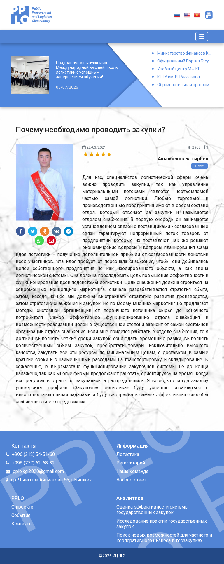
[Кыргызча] (197, 15)
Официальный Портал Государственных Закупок (185, 61)
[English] (187, 15)
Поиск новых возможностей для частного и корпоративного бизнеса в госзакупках (164, 537)
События (20, 515)
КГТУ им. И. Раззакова (178, 76)
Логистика (127, 454)
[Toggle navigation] (201, 36)
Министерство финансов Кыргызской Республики (185, 53)
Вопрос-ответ (131, 480)
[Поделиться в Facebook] (20, 231)
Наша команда (132, 471)
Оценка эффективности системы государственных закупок (152, 509)
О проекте (22, 507)
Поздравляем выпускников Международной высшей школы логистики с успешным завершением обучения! (87, 69)
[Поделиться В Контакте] (56, 231)
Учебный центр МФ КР (179, 69)
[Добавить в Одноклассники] (44, 231)
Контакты (22, 524)
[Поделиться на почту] (51, 240)
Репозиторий (130, 463)
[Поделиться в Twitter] (32, 231)
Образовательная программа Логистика (185, 84)
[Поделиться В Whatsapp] (39, 240)
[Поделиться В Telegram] (68, 231)
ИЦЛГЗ (119, 555)
